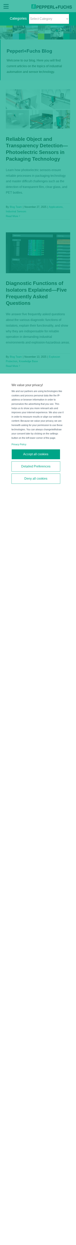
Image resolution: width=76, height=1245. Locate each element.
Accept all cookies (35, 454)
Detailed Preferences (35, 466)
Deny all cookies (35, 478)
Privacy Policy (18, 444)
